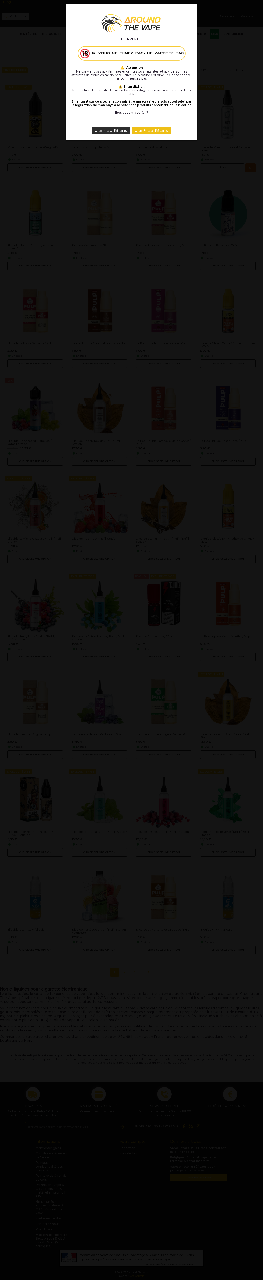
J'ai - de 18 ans (111, 130)
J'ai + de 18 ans (151, 130)
